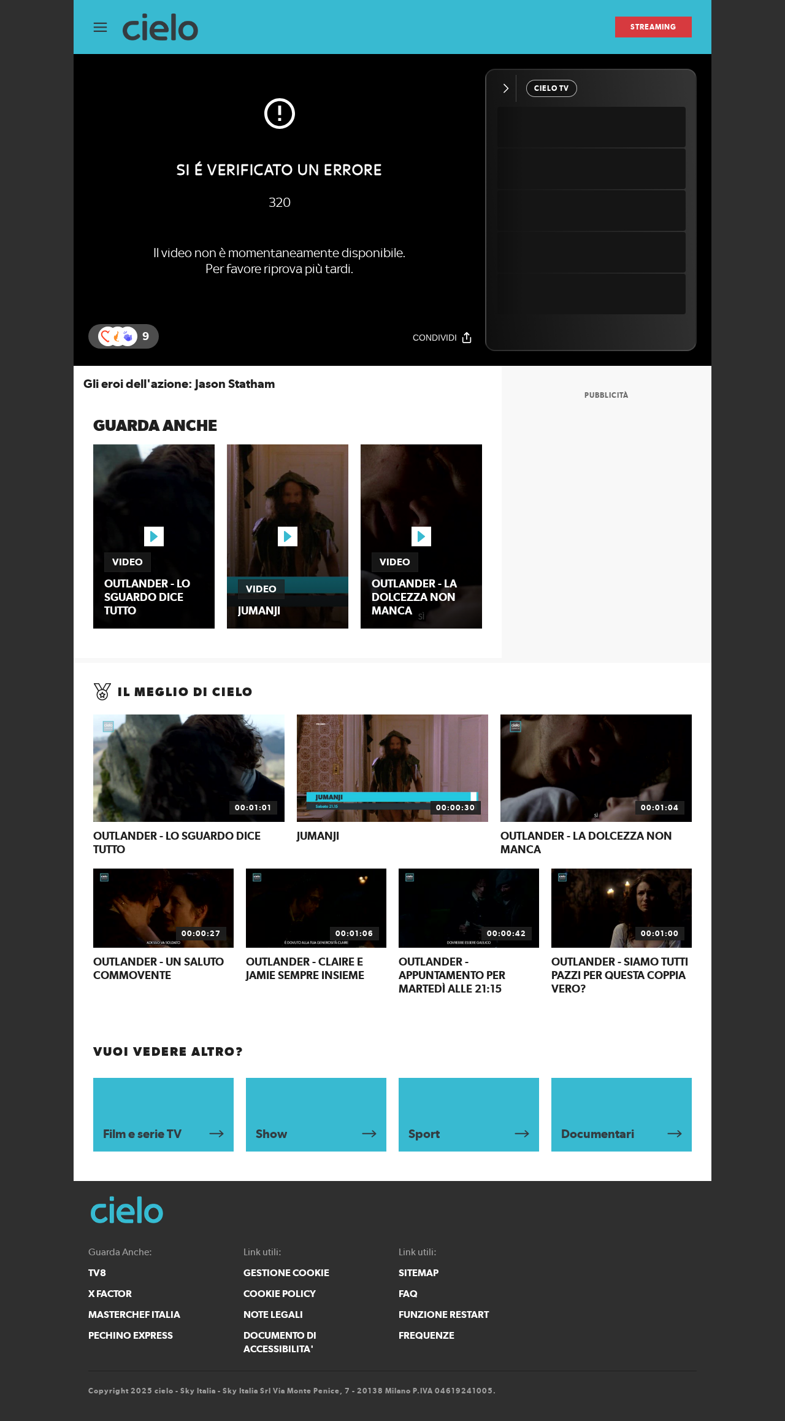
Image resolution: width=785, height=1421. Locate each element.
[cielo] (166, 27)
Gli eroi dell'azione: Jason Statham (179, 383)
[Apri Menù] (108, 27)
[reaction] (127, 336)
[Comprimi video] (508, 88)
